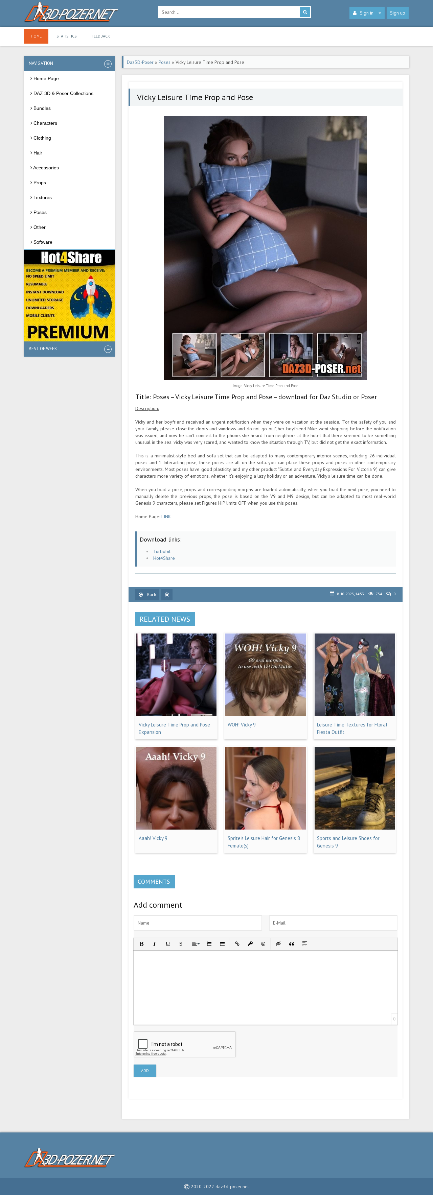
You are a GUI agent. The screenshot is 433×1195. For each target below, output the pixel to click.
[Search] (305, 12)
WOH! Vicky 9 (242, 724)
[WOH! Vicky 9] (265, 714)
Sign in (366, 13)
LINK (166, 516)
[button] (141, 943)
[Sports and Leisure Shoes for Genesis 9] (355, 828)
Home (36, 36)
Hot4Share (164, 558)
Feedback (101, 36)
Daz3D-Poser (140, 62)
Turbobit (161, 551)
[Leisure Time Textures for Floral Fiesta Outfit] (355, 714)
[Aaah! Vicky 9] (176, 828)
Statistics (66, 36)
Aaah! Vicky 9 (153, 838)
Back (150, 595)
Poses (164, 62)
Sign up (397, 13)
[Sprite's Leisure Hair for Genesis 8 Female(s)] (265, 828)
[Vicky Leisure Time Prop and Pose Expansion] (176, 714)
